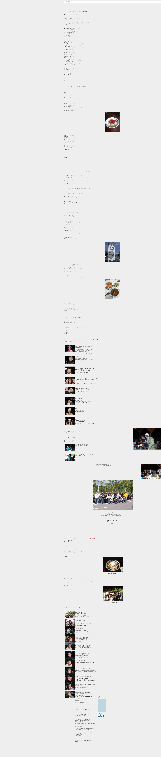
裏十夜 (76, 183)
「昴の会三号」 (70, 14)
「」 (82, 175)
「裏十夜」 (90, 733)
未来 (102, 697)
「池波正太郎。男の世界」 (70, 23)
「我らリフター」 (70, 22)
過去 (99, 697)
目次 (99, 696)
